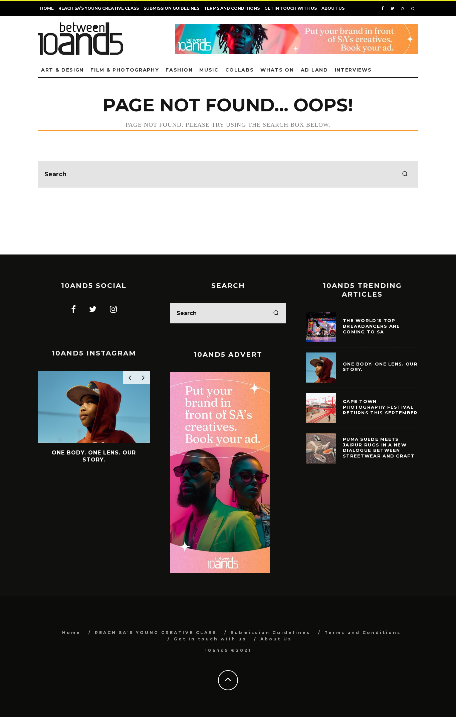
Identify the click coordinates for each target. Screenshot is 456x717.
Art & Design (62, 70)
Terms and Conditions (232, 8)
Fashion (179, 70)
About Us (333, 8)
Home (47, 8)
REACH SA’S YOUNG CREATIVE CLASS (98, 8)
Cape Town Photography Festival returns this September (380, 407)
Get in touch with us (290, 8)
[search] (405, 174)
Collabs (239, 70)
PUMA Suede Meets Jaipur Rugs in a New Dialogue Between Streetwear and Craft (379, 447)
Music (208, 70)
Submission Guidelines (171, 8)
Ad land (314, 70)
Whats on (277, 70)
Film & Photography (124, 70)
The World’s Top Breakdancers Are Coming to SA (371, 326)
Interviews (353, 70)
